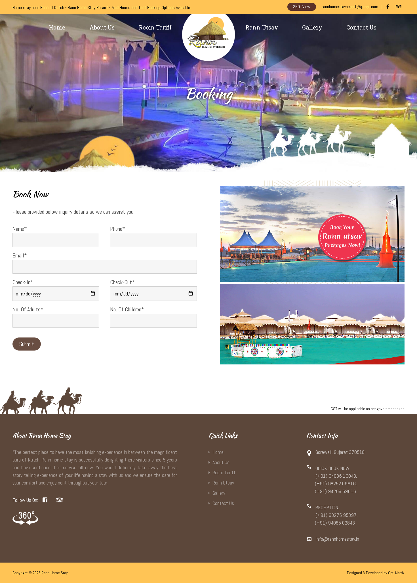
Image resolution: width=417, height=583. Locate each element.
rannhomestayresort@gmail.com (350, 7)
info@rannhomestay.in (337, 539)
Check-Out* (122, 282)
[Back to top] (405, 566)
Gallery (312, 27)
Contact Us (361, 27)
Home (57, 27)
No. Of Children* (127, 309)
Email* (19, 255)
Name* (19, 228)
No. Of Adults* (27, 309)
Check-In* (22, 282)
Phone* (117, 228)
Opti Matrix (396, 572)
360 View (301, 6)
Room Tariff (155, 27)
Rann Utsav (261, 27)
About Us (102, 27)
